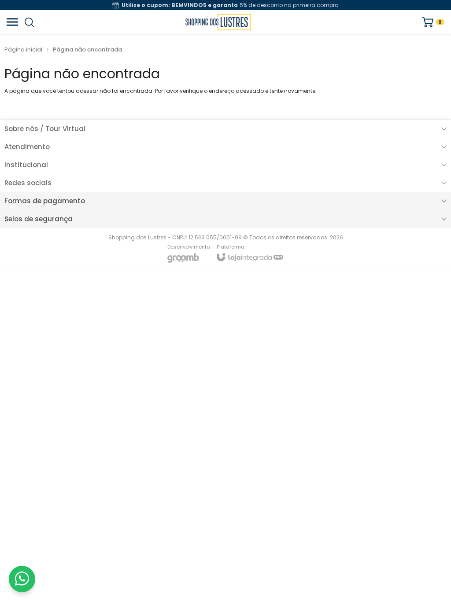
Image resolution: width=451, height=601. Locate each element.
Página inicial (23, 49)
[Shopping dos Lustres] (218, 22)
